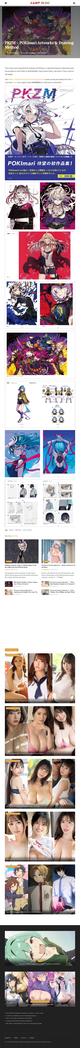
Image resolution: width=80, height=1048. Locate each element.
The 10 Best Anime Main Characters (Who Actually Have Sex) (24, 912)
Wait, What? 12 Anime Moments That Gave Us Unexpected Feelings (24, 1023)
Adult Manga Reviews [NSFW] (40, 1001)
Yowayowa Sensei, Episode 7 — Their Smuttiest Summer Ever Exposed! (62, 583)
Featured (33, 53)
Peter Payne (14, 53)
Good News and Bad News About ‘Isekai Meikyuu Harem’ (21, 1015)
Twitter (16, 1038)
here (14, 82)
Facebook (8, 1038)
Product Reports (41, 53)
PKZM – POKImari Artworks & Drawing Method (26, 79)
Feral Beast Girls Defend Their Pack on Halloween (19, 1021)
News (40, 961)
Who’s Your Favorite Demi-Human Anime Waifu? (19, 1018)
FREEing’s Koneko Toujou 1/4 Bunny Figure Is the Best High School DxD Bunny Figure (20, 566)
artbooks (18, 530)
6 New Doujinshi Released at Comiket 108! (40, 1004)
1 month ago (54, 594)
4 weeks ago (18, 594)
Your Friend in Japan (13, 655)
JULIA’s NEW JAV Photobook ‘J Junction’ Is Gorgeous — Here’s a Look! (24, 1013)
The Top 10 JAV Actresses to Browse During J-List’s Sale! (23, 806)
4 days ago (15, 569)
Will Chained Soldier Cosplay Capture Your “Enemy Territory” (26, 583)
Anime (11, 530)
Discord (23, 1038)
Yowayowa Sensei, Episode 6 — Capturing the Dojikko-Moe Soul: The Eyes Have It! (26, 592)
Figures (8, 561)
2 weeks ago (18, 586)
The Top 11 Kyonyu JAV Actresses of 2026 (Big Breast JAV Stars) (25, 753)
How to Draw (27, 530)
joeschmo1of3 (47, 569)
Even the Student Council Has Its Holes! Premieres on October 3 (40, 964)
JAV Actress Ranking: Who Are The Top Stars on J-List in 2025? (24, 701)
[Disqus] (40, 623)
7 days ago (55, 569)
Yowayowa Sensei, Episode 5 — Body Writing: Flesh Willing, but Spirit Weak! (62, 591)
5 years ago (24, 53)
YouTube (31, 1038)
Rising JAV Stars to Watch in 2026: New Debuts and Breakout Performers (27, 859)
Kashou (8, 569)
